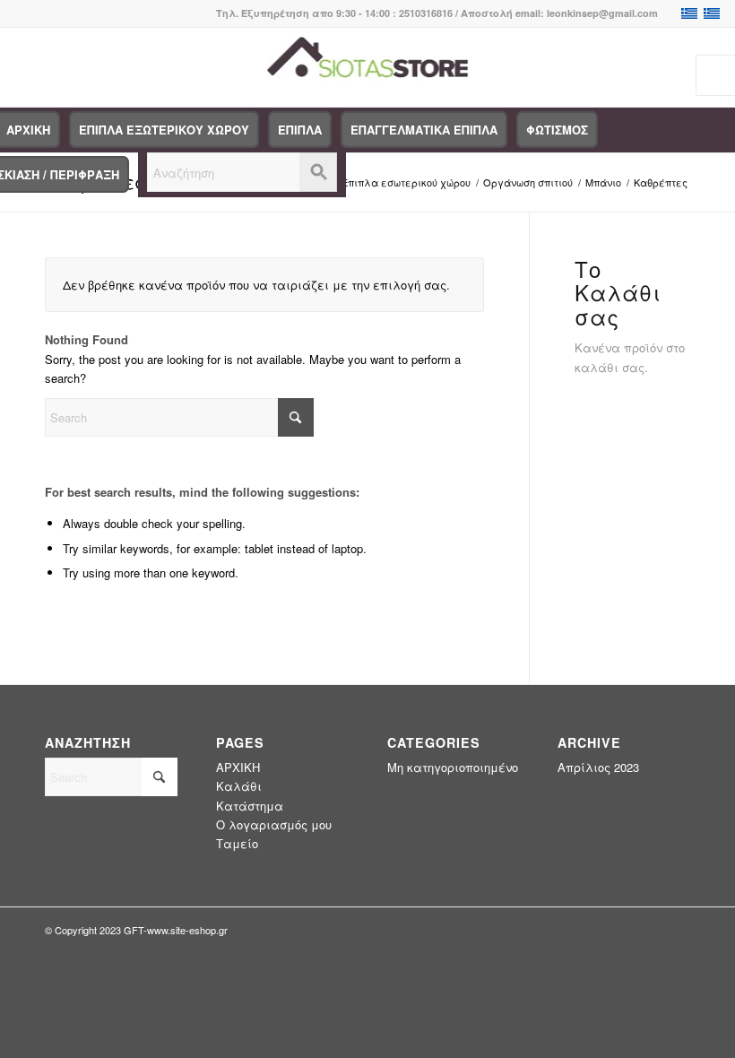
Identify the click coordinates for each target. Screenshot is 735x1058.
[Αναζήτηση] (242, 174)
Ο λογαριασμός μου (274, 824)
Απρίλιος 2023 (598, 767)
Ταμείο (237, 843)
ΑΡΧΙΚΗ (238, 767)
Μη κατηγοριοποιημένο (452, 767)
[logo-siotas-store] (368, 67)
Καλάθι (239, 785)
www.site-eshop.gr (187, 930)
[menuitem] (164, 130)
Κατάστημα (249, 805)
